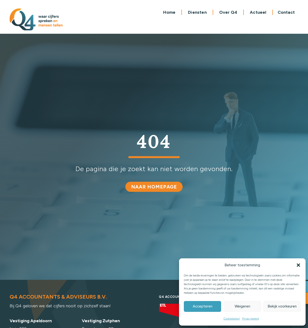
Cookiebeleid (232, 318)
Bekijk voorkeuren (282, 306)
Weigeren (242, 306)
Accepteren (202, 306)
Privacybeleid (250, 318)
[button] (298, 265)
